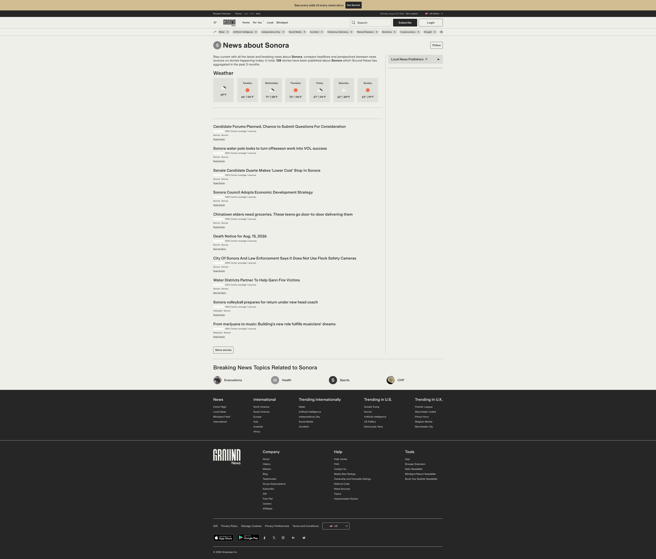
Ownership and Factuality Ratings (352, 479)
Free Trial (268, 498)
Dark (252, 13)
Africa (256, 431)
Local (270, 22)
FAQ (336, 464)
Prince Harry (422, 416)
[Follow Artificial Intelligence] (255, 31)
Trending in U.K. (429, 399)
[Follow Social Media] (304, 31)
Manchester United (425, 411)
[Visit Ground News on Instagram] (283, 537)
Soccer (368, 411)
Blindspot (282, 22)
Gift (265, 493)
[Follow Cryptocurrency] (418, 31)
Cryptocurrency (407, 32)
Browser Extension (222, 13)
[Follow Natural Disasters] (376, 31)
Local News (219, 411)
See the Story (219, 249)
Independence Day (271, 32)
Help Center (340, 459)
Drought (428, 32)
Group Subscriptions (274, 483)
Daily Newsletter (414, 469)
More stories (223, 350)
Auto (258, 13)
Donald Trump (371, 406)
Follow (436, 45)
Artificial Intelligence (243, 32)
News (218, 399)
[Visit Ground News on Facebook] (264, 538)
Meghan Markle (423, 421)
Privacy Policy (229, 526)
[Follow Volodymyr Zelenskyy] (351, 31)
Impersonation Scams (346, 498)
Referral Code (342, 483)
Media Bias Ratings (345, 474)
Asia (255, 421)
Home (246, 22)
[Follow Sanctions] (394, 31)
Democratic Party (373, 426)
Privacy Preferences (277, 526)
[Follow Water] (227, 31)
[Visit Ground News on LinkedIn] (293, 537)
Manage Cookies (251, 526)
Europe (257, 416)
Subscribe (405, 22)
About (266, 459)
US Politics (370, 421)
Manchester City (424, 426)
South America (261, 411)
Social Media (295, 32)
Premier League (424, 406)
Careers (267, 503)
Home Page (219, 406)
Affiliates (267, 508)
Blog (265, 474)
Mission (267, 469)
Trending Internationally (320, 399)
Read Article (219, 139)
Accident (314, 32)
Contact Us (340, 469)
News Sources (342, 488)
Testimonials (269, 479)
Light (246, 13)
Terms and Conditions (306, 526)
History (266, 464)
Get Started (353, 5)
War (442, 32)
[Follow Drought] (434, 31)
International (220, 421)
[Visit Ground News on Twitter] (274, 537)
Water (222, 32)
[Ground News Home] (229, 22)
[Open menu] (215, 23)
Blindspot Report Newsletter (420, 474)
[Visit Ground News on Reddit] (304, 537)
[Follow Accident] (321, 31)
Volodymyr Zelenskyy (337, 32)
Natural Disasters (365, 32)
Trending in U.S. (378, 399)
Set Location (412, 13)
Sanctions (387, 32)
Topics (337, 493)
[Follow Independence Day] (283, 31)
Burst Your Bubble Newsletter (421, 479)
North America (261, 406)
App (407, 459)
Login (430, 22)
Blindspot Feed (221, 416)
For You (257, 22)
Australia (258, 426)
